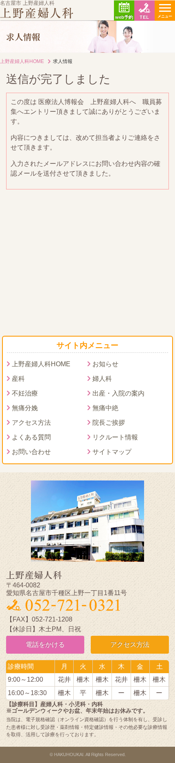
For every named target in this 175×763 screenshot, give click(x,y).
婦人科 (102, 378)
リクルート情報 (115, 437)
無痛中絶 (105, 407)
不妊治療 (25, 393)
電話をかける (45, 644)
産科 (18, 378)
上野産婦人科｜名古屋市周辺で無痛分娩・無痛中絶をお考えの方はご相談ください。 (36, 13)
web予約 (124, 17)
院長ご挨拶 (108, 422)
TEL (144, 17)
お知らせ (105, 364)
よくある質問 (31, 437)
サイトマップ (111, 451)
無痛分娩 (25, 407)
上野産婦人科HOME (22, 61)
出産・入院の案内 (118, 393)
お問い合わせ (31, 451)
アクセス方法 (31, 422)
